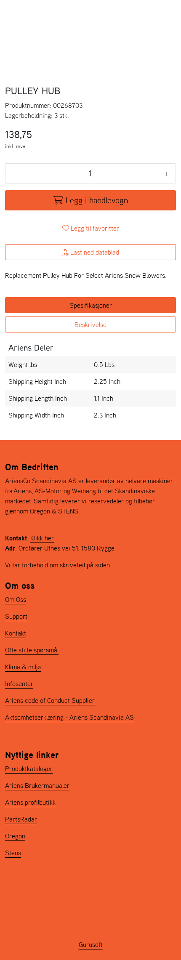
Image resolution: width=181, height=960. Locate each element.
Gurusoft (91, 944)
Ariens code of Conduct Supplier (50, 700)
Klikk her (42, 538)
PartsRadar (21, 819)
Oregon (15, 836)
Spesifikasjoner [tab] (90, 305)
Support (16, 616)
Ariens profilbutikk (30, 802)
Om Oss (15, 599)
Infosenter (19, 683)
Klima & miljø (23, 667)
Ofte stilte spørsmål (32, 650)
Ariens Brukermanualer (37, 785)
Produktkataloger (29, 768)
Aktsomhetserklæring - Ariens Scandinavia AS (69, 717)
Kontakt (15, 633)
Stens (13, 853)
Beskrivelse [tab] (90, 324)
